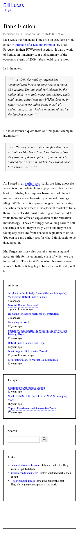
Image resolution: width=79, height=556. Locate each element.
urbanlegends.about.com (24, 473)
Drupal (23, 544)
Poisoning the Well (18, 322)
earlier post (32, 183)
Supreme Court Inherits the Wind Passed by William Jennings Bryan (37, 332)
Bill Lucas (13, 4)
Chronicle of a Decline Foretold (34, 44)
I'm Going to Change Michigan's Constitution (33, 314)
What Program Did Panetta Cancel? (28, 351)
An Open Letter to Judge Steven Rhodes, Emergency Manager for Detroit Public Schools (37, 295)
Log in (9, 10)
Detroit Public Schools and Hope (26, 343)
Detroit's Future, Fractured (23, 305)
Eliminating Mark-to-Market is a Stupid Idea (33, 360)
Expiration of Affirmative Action (26, 387)
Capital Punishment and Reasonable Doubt (32, 408)
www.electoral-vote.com (25, 465)
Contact (8, 536)
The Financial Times (23, 481)
